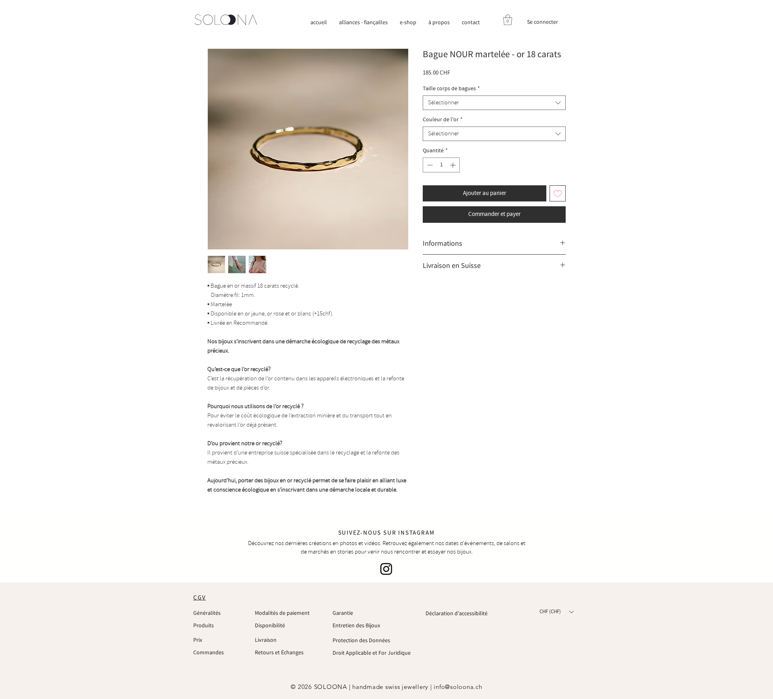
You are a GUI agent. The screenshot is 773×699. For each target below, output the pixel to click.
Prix (197, 639)
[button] (507, 20)
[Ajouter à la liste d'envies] (558, 193)
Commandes (208, 652)
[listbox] (556, 612)
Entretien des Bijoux (356, 625)
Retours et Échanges (279, 652)
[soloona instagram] (386, 569)
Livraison (266, 639)
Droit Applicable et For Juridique (372, 652)
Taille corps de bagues (451, 88)
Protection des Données (361, 640)
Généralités (207, 612)
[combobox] (494, 102)
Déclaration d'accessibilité (457, 613)
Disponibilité (270, 625)
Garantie (343, 612)
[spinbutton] (441, 165)
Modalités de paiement (282, 612)
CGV (199, 598)
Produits (203, 625)
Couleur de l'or (443, 119)
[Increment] (454, 165)
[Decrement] (429, 165)
